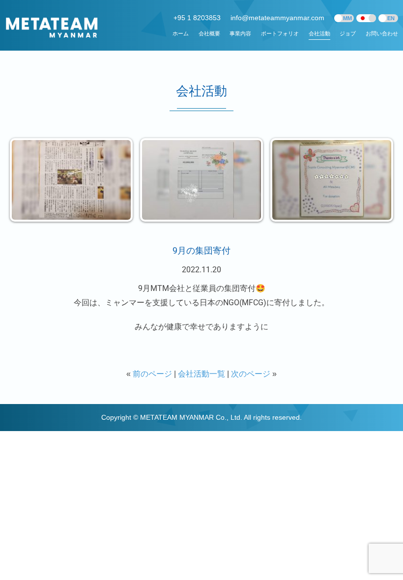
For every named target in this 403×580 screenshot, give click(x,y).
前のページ (152, 374)
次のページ (250, 374)
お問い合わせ (382, 33)
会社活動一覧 (201, 374)
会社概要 (209, 33)
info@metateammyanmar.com (277, 18)
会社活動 (319, 33)
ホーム (181, 33)
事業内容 (240, 33)
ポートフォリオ (280, 33)
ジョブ (348, 33)
